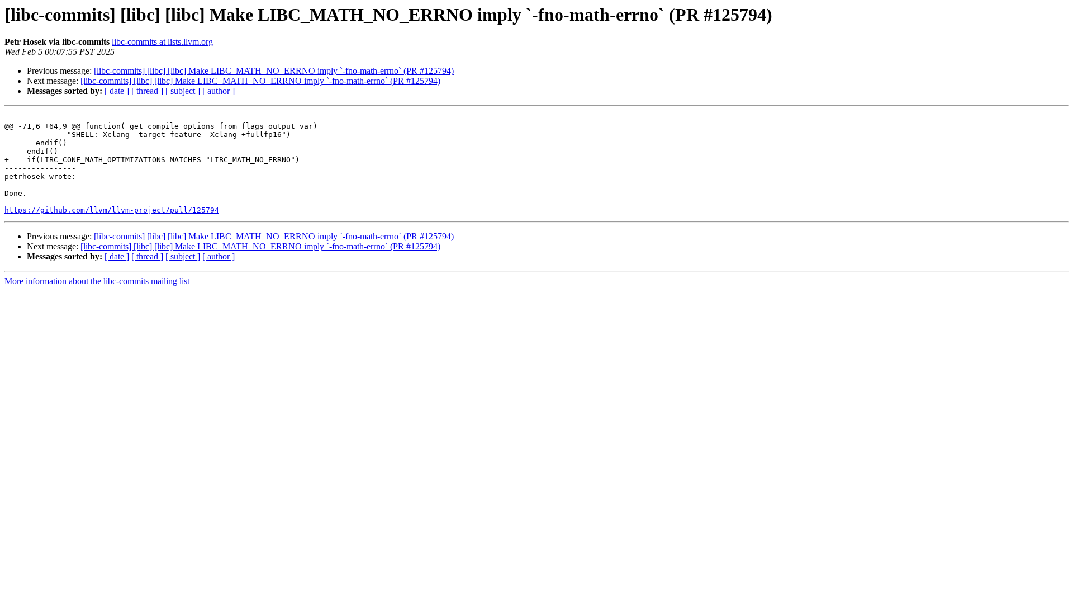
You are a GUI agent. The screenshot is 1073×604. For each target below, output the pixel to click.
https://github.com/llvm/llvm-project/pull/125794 (111, 210)
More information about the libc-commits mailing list (96, 281)
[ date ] (117, 91)
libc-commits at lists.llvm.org (162, 41)
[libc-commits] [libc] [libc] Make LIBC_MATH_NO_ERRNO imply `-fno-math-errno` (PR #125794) (274, 71)
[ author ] (218, 91)
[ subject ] (182, 91)
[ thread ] (147, 91)
